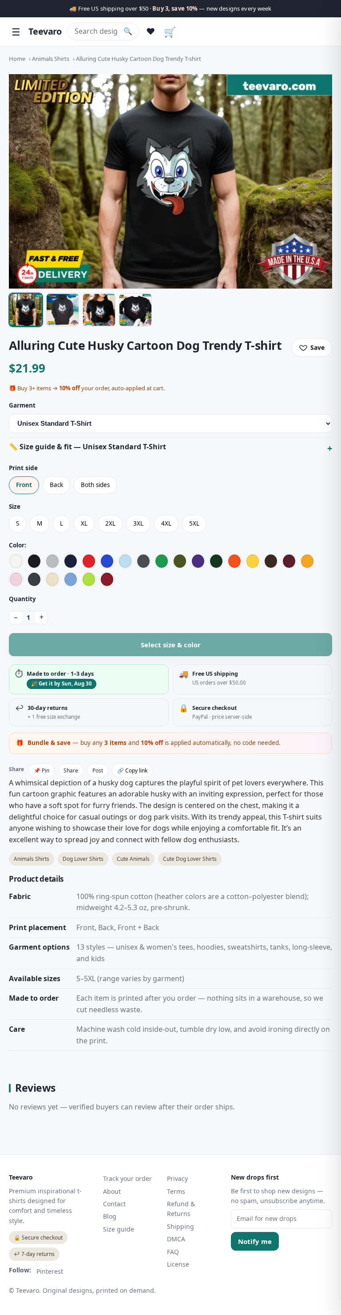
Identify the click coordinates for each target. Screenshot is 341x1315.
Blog (109, 1216)
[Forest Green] (216, 561)
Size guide (118, 1229)
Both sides (95, 485)
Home (17, 59)
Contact (114, 1204)
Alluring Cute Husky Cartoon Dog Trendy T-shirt (138, 59)
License (178, 1264)
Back (56, 485)
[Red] (89, 561)
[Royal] (107, 561)
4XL (166, 523)
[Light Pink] (16, 579)
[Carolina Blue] (70, 579)
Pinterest (49, 1271)
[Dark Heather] (34, 579)
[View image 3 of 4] (99, 310)
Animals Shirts (50, 59)
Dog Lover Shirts (83, 859)
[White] (16, 561)
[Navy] (70, 561)
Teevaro (45, 31)
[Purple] (198, 561)
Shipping (180, 1226)
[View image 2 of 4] (62, 310)
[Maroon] (289, 561)
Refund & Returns (181, 1209)
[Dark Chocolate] (271, 561)
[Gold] (307, 561)
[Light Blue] (125, 561)
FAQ (173, 1252)
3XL (138, 523)
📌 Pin (41, 770)
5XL (194, 523)
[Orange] (234, 561)
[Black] (34, 561)
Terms (176, 1191)
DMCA (176, 1239)
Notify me (255, 1241)
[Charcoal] (143, 561)
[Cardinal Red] (107, 579)
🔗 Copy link (132, 770)
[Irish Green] (162, 561)
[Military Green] (180, 561)
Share (70, 770)
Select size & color (171, 644)
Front (24, 485)
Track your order (127, 1178)
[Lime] (89, 579)
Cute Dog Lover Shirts (190, 859)
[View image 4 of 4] (135, 310)
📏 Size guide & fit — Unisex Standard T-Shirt (87, 447)
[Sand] (52, 579)
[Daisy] (253, 561)
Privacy (177, 1178)
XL (84, 523)
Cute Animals (133, 859)
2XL (110, 523)
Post (97, 770)
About (112, 1191)
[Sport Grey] (52, 561)
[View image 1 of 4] (26, 310)
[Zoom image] (170, 181)
